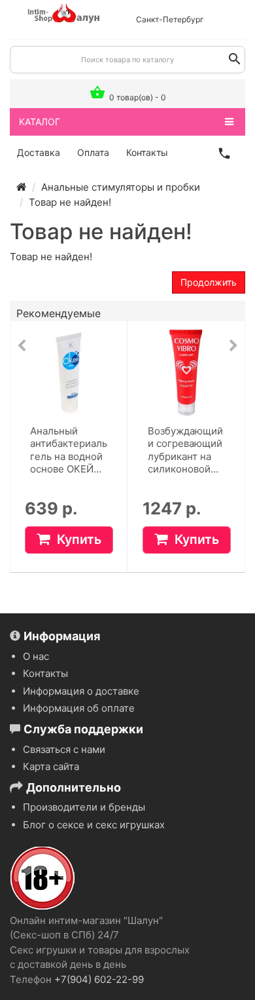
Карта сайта (51, 766)
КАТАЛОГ (39, 121)
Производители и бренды (84, 807)
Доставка (38, 152)
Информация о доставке (81, 691)
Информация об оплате (79, 708)
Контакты (147, 152)
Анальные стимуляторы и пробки (120, 187)
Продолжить (208, 282)
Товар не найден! (70, 202)
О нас (36, 656)
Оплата (93, 152)
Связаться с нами (64, 749)
